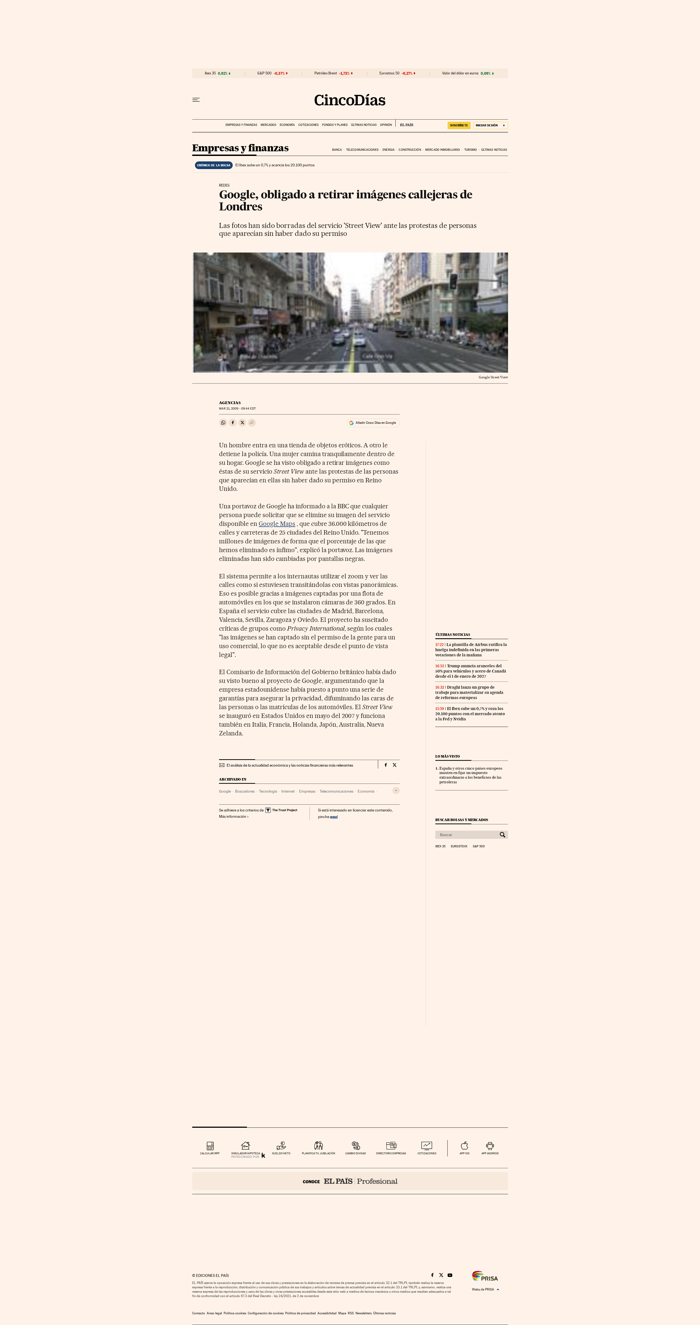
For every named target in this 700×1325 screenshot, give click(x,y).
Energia (389, 150)
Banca (337, 150)
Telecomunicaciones (362, 150)
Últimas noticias (364, 125)
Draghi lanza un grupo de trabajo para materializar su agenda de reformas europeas (469, 692)
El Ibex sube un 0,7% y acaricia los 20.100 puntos (274, 165)
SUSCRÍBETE (459, 125)
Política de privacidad (300, 1313)
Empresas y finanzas (241, 125)
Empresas (307, 791)
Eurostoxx (459, 846)
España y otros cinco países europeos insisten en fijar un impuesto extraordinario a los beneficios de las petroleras (470, 775)
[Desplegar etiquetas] (396, 790)
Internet (288, 791)
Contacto (198, 1313)
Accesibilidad (327, 1313)
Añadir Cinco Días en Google (376, 423)
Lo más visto (447, 756)
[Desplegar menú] (196, 100)
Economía (287, 125)
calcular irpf (210, 1153)
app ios (464, 1153)
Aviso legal (214, 1313)
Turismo (470, 150)
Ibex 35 (210, 73)
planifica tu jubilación (318, 1153)
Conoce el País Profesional (350, 1181)
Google (225, 791)
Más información (232, 816)
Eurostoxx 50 (389, 73)
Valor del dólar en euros (460, 73)
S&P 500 (264, 73)
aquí (334, 816)
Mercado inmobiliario (442, 150)
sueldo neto (281, 1153)
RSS (351, 1313)
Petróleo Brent (325, 73)
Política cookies (235, 1313)
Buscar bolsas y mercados (461, 820)
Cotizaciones (308, 125)
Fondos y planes (335, 125)
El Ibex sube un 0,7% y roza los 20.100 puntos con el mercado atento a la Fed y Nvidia (470, 713)
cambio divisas (355, 1153)
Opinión (386, 125)
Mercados (268, 125)
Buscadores (245, 791)
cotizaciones (427, 1153)
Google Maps (277, 523)
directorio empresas (391, 1153)
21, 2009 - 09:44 (237, 408)
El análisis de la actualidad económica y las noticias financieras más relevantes (290, 765)
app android (490, 1153)
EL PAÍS (404, 123)
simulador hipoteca (245, 1153)
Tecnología (268, 791)
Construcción (410, 150)
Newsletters (363, 1313)
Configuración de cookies (266, 1313)
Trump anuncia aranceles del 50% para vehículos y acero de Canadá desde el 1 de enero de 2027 (470, 671)
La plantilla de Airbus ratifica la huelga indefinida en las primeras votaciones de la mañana (471, 649)
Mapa (342, 1313)
